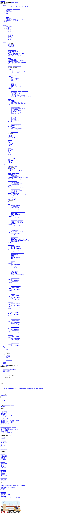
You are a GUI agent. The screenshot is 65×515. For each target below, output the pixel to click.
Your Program (8, 27)
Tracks (4, 42)
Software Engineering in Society (14, 55)
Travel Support (9, 11)
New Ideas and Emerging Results (15, 48)
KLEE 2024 (3, 444)
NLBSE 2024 (3, 471)
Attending (5, 5)
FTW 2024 (3, 460)
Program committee (14, 300)
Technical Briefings (12, 63)
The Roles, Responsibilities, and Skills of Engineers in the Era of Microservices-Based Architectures (23, 388)
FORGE (12, 83)
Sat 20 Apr (10, 39)
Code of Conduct (9, 7)
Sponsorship (5, 21)
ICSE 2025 (8, 352)
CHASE (12, 77)
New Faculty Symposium (13, 61)
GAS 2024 (3, 462)
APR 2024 (3, 454)
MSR (12, 105)
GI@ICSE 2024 (4, 464)
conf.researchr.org (6, 405)
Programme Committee (15, 323)
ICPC (12, 89)
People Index (10, 201)
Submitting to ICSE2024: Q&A (14, 66)
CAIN (12, 70)
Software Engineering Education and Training (17, 53)
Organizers (13, 294)
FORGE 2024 (3, 441)
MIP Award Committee (15, 265)
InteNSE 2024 (3, 466)
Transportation (8, 14)
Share (2, 392)
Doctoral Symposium (12, 56)
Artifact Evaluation (12, 50)
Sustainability (8, 18)
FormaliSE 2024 (4, 442)
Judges (12, 197)
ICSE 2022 (8, 355)
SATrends (13, 157)
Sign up (4, 363)
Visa (6, 12)
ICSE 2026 (8, 351)
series (7, 365)
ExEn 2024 (3, 458)
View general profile (4, 395)
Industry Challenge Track (13, 51)
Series (7, 348)
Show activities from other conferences (8, 390)
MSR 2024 (3, 446)
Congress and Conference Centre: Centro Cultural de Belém (18, 6)
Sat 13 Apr (10, 31)
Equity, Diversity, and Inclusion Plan (13, 9)
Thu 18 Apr (10, 37)
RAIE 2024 (3, 473)
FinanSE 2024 (3, 459)
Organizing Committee (15, 189)
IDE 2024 (3, 465)
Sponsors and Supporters (11, 22)
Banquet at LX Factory (10, 15)
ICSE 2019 (8, 358)
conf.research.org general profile (9, 369)
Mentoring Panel (14, 191)
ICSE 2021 (8, 356)
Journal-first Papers (12, 59)
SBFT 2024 (3, 476)
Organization (5, 163)
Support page (3, 406)
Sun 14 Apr (10, 33)
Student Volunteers (12, 64)
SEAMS (12, 122)
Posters (9, 58)
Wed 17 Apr (10, 36)
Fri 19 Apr (10, 38)
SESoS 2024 (3, 479)
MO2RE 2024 (3, 470)
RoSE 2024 (3, 474)
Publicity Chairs (14, 341)
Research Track (11, 45)
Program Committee (15, 176)
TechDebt (13, 127)
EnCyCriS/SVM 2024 (5, 457)
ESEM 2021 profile (7, 370)
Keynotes (7, 17)
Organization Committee (16, 225)
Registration (8, 10)
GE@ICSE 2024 (4, 463)
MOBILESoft (13, 101)
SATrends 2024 (4, 475)
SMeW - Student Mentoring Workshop (16, 60)
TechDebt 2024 (4, 449)
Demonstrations (11, 52)
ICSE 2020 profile (6, 371)
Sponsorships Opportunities (11, 23)
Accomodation (8, 13)
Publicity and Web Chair (16, 324)
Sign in (4, 362)
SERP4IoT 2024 (4, 478)
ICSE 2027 (8, 349)
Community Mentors (15, 192)
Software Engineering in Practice (14, 54)
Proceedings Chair (14, 340)
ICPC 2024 (3, 443)
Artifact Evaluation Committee (17, 231)
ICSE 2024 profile (4, 366)
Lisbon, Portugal (14, 2)
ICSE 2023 (8, 354)
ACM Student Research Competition (18, 195)
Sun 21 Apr (10, 41)
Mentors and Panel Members (16, 183)
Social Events (11, 46)
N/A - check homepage (15, 278)
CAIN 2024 (3, 438)
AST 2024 (3, 437)
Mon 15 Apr (10, 34)
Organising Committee (12, 166)
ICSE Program (8, 26)
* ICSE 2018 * (9, 360)
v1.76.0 (12, 405)
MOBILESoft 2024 (4, 445)
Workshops (10, 47)
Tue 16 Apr (10, 35)
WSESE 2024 (3, 480)
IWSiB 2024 (3, 467)
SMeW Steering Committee (16, 190)
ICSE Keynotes (11, 44)
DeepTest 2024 (4, 455)
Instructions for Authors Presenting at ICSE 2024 (15, 19)
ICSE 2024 (3, 365)
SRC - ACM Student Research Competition (17, 62)
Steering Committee (15, 207)
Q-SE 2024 (3, 472)
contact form (3, 402)
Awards (7, 28)
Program (4, 25)
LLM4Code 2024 (4, 468)
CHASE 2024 (3, 440)
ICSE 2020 (8, 357)
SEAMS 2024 (3, 448)
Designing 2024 (4, 456)
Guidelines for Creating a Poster (12, 20)
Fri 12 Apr (10, 30)
